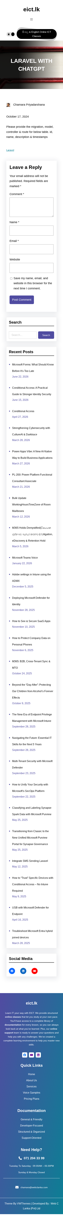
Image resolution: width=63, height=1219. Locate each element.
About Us (31, 1080)
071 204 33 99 (34, 1158)
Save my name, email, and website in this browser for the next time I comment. (33, 283)
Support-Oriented (31, 1137)
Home (31, 1074)
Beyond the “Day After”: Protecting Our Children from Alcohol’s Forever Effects (32, 691)
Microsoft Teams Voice (25, 557)
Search (46, 335)
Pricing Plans (31, 1098)
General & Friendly (31, 1119)
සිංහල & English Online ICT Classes (36, 34)
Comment (17, 194)
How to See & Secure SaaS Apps (31, 621)
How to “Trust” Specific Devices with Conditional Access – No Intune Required (32, 884)
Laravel (10, 150)
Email (14, 241)
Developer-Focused (31, 1125)
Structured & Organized (31, 1131)
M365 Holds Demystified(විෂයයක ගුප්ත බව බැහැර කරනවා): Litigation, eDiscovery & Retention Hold (32, 534)
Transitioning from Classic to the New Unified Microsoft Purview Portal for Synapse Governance (30, 838)
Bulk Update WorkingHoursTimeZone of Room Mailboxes (31, 504)
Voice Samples (31, 1092)
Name (14, 222)
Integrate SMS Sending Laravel (30, 861)
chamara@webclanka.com (34, 1187)
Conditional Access (23, 411)
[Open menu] (31, 19)
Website (15, 259)
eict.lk (31, 9)
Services (31, 1086)
